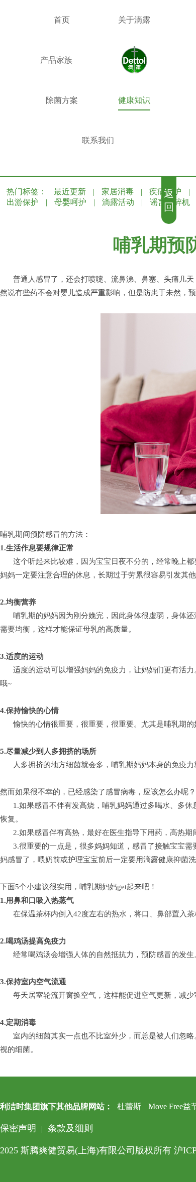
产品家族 (56, 60)
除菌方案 (62, 100)
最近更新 (70, 191)
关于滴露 (134, 20)
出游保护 (23, 202)
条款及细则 (70, 1128)
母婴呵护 (70, 202)
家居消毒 (118, 191)
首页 (62, 20)
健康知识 (134, 100)
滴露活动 (118, 202)
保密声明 (18, 1128)
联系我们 (98, 140)
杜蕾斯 (129, 1106)
